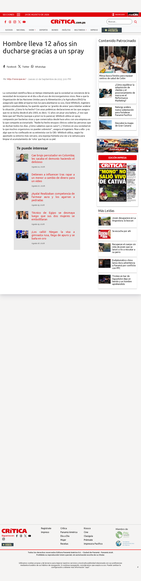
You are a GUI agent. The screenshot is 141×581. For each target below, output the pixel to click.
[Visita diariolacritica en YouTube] (29, 536)
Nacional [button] (21, 30)
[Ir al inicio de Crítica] (69, 21)
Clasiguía (88, 536)
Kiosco (87, 528)
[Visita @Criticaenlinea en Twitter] (21, 536)
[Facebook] (5, 21)
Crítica (63, 528)
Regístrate (46, 528)
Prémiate (88, 540)
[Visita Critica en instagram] (3, 539)
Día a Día (64, 536)
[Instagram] (15, 21)
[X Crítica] (19, 21)
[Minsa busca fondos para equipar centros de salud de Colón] (117, 59)
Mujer (63, 540)
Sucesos (9, 30)
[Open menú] (18, 15)
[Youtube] (24, 21)
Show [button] (31, 30)
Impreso (94, 30)
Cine (86, 532)
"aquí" (87, 567)
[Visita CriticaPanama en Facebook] (17, 536)
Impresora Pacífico (93, 543)
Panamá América (68, 532)
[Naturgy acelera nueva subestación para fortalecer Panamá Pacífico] (105, 111)
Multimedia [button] (79, 30)
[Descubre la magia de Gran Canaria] (105, 124)
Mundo (55, 30)
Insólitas (66, 30)
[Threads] (10, 21)
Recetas (64, 543)
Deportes (43, 30)
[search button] (135, 21)
